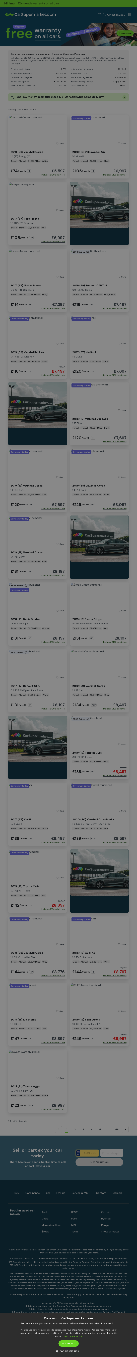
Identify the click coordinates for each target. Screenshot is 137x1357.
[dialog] (68, 1335)
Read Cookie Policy (72, 1336)
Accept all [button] (68, 1343)
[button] (68, 1351)
